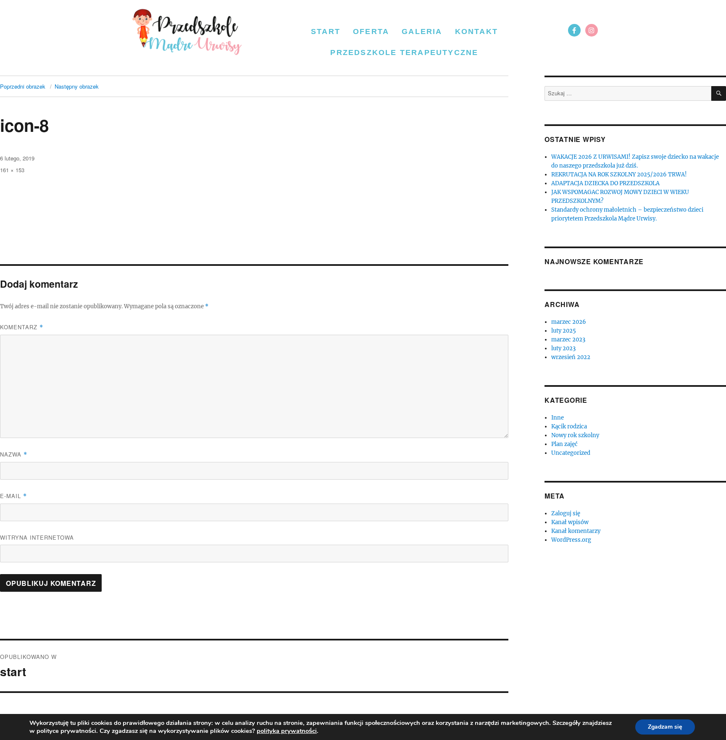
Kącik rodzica (569, 426)
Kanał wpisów (570, 522)
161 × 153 (12, 170)
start (325, 31)
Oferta (371, 31)
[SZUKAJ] (718, 93)
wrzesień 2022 (570, 357)
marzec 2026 (568, 321)
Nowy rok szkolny (575, 435)
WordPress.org (571, 539)
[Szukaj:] (627, 93)
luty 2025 (563, 330)
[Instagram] (591, 30)
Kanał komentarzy (575, 531)
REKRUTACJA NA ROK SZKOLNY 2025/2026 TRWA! (619, 174)
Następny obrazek (77, 86)
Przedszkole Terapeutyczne (404, 52)
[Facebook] (574, 30)
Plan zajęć (564, 444)
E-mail (13, 496)
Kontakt (476, 31)
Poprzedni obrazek (22, 86)
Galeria (422, 31)
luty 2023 (563, 348)
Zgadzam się (665, 727)
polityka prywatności (287, 731)
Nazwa (13, 454)
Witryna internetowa (37, 537)
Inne (557, 417)
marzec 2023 (568, 339)
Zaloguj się (565, 513)
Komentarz (21, 327)
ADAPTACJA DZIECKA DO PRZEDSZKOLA (605, 183)
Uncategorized (570, 453)
